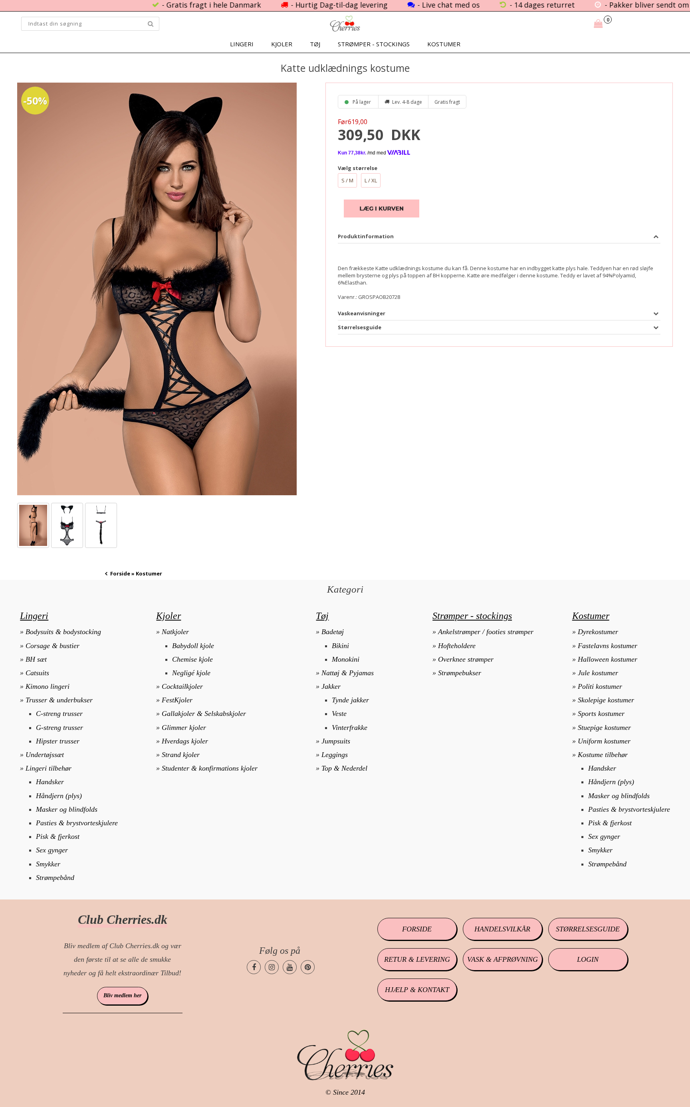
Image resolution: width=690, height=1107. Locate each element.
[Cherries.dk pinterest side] (308, 967)
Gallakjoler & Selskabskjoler (204, 714)
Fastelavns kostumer (607, 646)
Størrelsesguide (588, 929)
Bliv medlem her (122, 995)
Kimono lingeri (47, 686)
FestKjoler (177, 700)
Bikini (340, 646)
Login (588, 959)
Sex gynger (52, 850)
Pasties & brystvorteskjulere (77, 823)
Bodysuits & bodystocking (63, 632)
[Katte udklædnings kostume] (157, 289)
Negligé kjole (191, 673)
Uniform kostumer (604, 741)
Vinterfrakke (349, 727)
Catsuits (37, 673)
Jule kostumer (598, 673)
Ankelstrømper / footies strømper (485, 632)
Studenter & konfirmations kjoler (210, 768)
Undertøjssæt (45, 755)
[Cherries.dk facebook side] (254, 967)
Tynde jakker (350, 700)
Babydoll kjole (193, 646)
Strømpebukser (459, 673)
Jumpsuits (335, 741)
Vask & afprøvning (502, 959)
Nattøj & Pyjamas (347, 673)
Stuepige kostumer (604, 727)
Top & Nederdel (344, 768)
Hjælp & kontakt (417, 990)
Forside (120, 573)
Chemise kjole (192, 659)
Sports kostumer (601, 714)
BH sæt (36, 659)
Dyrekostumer (598, 632)
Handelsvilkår (502, 929)
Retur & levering (417, 959)
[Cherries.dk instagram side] (272, 967)
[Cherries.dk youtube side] (290, 967)
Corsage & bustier (52, 646)
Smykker (48, 864)
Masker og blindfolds (66, 809)
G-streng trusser (59, 727)
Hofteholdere (457, 646)
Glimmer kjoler (184, 727)
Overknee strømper (466, 659)
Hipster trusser (57, 741)
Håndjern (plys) (59, 796)
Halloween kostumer (607, 659)
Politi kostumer (600, 686)
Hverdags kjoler (185, 741)
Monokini (345, 659)
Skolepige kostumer (606, 700)
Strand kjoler (181, 755)
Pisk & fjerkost (57, 836)
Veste (339, 714)
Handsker (50, 782)
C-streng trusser (59, 714)
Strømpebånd (55, 878)
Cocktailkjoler (182, 686)
